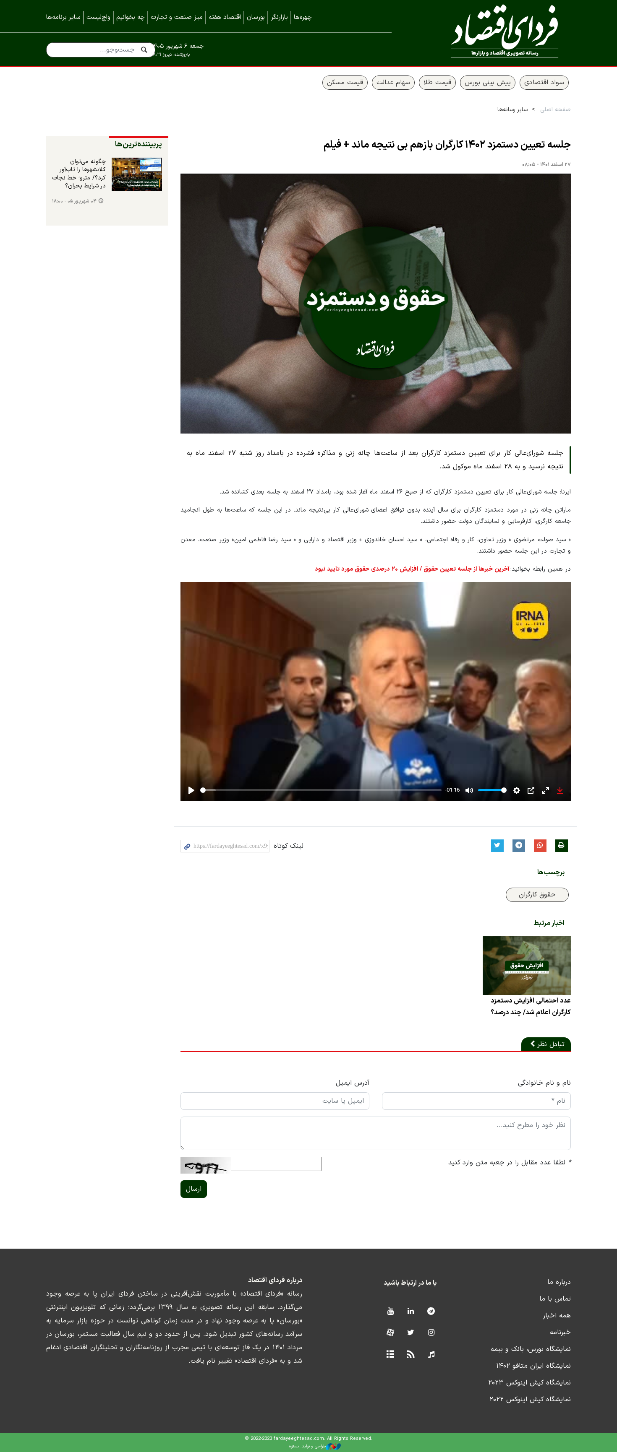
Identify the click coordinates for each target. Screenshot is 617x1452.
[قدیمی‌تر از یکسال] (527, 965)
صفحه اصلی (555, 109)
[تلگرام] (431, 1311)
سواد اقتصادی (544, 83)
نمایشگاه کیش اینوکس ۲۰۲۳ (529, 1383)
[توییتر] (410, 1333)
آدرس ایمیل (352, 1083)
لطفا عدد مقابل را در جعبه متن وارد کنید (509, 1163)
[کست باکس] (431, 1355)
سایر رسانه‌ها (512, 109)
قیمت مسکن (345, 83)
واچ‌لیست (98, 17)
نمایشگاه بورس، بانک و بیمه (531, 1349)
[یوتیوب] (390, 1311)
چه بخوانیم (130, 17)
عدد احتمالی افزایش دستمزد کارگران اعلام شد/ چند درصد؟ (531, 1007)
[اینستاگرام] (431, 1333)
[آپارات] (390, 1333)
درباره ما (559, 1282)
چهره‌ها (303, 17)
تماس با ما (555, 1299)
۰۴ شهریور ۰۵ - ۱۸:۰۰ (74, 201)
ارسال (193, 1189)
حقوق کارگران (537, 895)
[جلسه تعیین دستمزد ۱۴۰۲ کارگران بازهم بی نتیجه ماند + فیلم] (375, 304)
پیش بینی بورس (488, 83)
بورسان (256, 17)
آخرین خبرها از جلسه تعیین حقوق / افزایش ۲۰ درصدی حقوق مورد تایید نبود (412, 569)
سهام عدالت (393, 83)
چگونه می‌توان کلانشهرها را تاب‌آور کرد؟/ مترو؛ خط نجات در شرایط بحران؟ (79, 174)
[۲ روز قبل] (137, 174)
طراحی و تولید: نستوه (307, 1446)
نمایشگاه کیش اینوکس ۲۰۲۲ (530, 1400)
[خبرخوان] (410, 1355)
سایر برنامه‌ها (63, 17)
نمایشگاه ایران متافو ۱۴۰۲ (533, 1366)
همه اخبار (557, 1316)
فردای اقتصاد (493, 32)
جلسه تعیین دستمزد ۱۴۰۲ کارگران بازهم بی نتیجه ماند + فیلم (447, 145)
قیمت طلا (437, 83)
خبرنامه (560, 1332)
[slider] (321, 790)
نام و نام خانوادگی (544, 1083)
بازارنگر (279, 17)
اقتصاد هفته (225, 17)
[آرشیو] (390, 1355)
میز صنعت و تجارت (177, 17)
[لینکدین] (410, 1311)
